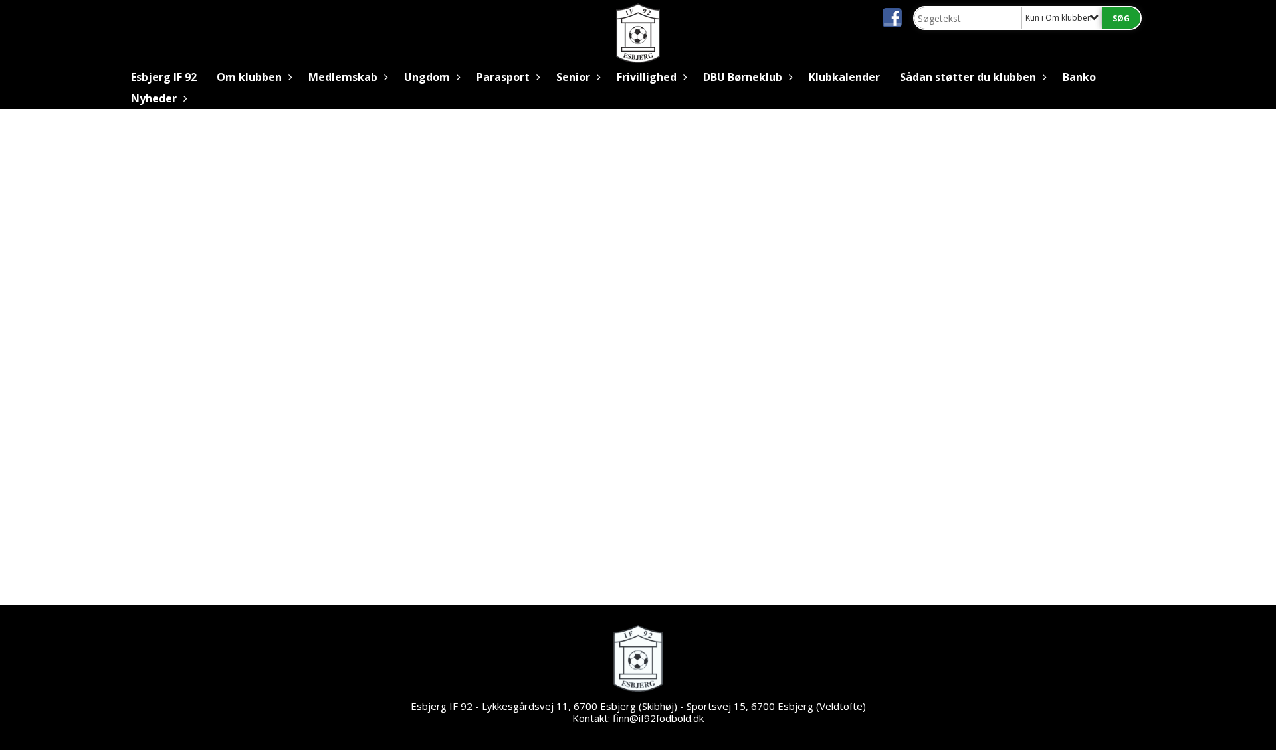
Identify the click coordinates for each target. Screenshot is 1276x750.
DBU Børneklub (742, 77)
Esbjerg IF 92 (164, 77)
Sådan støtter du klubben (968, 77)
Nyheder (154, 98)
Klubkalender (844, 77)
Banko (1079, 77)
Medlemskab (342, 77)
